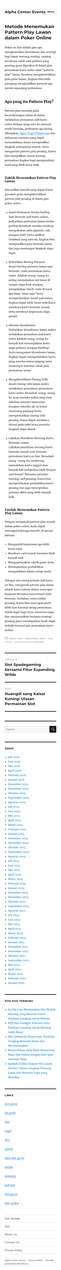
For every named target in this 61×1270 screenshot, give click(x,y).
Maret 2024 (15, 879)
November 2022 (18, 951)
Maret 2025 (15, 824)
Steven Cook (15, 638)
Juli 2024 (13, 861)
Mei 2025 (14, 815)
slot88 (9, 1149)
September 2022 (18, 960)
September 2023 (18, 906)
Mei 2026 (14, 766)
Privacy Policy (13, 1250)
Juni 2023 (14, 919)
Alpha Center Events (25, 12)
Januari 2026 (16, 779)
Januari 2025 (16, 833)
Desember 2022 (18, 946)
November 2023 (18, 897)
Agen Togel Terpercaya (35, 133)
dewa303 (10, 1176)
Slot (7, 1140)
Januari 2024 (16, 888)
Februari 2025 (17, 829)
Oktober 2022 (17, 955)
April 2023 (14, 928)
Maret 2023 (15, 933)
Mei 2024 (14, 870)
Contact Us (12, 1242)
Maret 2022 (15, 973)
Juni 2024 (14, 865)
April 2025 (14, 820)
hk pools (10, 1112)
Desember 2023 (18, 892)
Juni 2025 (14, 811)
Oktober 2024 (17, 847)
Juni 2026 (14, 761)
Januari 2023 (16, 942)
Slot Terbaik (12, 1218)
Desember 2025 (18, 784)
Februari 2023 (17, 937)
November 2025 (18, 788)
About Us (11, 1234)
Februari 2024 (17, 883)
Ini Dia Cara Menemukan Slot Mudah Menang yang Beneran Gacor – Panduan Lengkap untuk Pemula (31, 1014)
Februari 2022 (17, 978)
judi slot (10, 1185)
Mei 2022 (14, 964)
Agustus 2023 (16, 910)
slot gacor (11, 1103)
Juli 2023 (13, 915)
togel (8, 1131)
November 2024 (18, 842)
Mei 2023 (14, 924)
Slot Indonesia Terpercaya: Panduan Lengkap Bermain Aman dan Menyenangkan (31, 1041)
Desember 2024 (18, 838)
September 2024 (18, 851)
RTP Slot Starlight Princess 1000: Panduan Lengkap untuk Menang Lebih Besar (29, 1027)
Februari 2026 (17, 775)
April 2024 (14, 874)
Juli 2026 (14, 757)
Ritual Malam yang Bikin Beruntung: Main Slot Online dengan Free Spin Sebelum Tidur (31, 1055)
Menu (50, 11)
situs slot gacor (14, 1158)
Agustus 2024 (17, 856)
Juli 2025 (13, 806)
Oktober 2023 (17, 901)
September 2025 (18, 797)
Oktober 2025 (17, 793)
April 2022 (14, 969)
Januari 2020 (16, 982)
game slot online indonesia (29, 642)
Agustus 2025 (17, 802)
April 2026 (14, 770)
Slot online (12, 1203)
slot (7, 1122)
